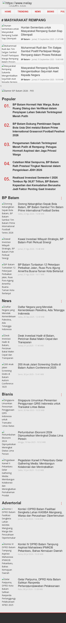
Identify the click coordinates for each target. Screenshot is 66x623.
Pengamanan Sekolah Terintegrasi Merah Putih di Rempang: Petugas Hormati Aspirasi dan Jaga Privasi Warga (35, 149)
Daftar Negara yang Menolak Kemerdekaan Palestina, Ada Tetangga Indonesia (41, 310)
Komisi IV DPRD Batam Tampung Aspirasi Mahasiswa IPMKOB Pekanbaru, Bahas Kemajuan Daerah (40, 547)
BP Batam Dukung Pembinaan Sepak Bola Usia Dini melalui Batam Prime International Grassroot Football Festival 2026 (38, 129)
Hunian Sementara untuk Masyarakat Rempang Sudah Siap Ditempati (41, 30)
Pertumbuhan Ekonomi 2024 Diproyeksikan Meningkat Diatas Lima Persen (40, 435)
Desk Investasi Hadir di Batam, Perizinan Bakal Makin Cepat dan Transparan (38, 338)
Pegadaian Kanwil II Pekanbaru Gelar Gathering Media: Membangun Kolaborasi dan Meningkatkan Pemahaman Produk (40, 465)
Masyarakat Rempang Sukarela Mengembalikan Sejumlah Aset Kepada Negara (40, 71)
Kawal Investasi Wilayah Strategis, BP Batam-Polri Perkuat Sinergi (41, 240)
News (38, 11)
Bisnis (50, 11)
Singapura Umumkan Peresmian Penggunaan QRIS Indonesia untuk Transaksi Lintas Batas (39, 403)
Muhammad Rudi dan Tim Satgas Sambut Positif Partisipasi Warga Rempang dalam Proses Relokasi (41, 51)
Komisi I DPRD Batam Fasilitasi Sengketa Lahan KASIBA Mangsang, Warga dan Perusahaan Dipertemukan (41, 512)
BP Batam (25, 39)
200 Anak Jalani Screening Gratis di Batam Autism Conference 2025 (39, 366)
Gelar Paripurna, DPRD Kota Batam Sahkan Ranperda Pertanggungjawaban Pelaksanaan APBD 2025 (39, 584)
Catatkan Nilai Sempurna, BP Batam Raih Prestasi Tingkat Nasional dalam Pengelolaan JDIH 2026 (37, 166)
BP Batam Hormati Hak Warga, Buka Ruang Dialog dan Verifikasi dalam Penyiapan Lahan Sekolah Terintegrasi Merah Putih (37, 110)
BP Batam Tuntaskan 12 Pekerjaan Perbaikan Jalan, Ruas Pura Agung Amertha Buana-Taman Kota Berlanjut (40, 267)
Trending (22, 11)
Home (8, 11)
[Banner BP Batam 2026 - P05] (18, 91)
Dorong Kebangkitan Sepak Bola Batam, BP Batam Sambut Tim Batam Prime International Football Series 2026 (40, 209)
